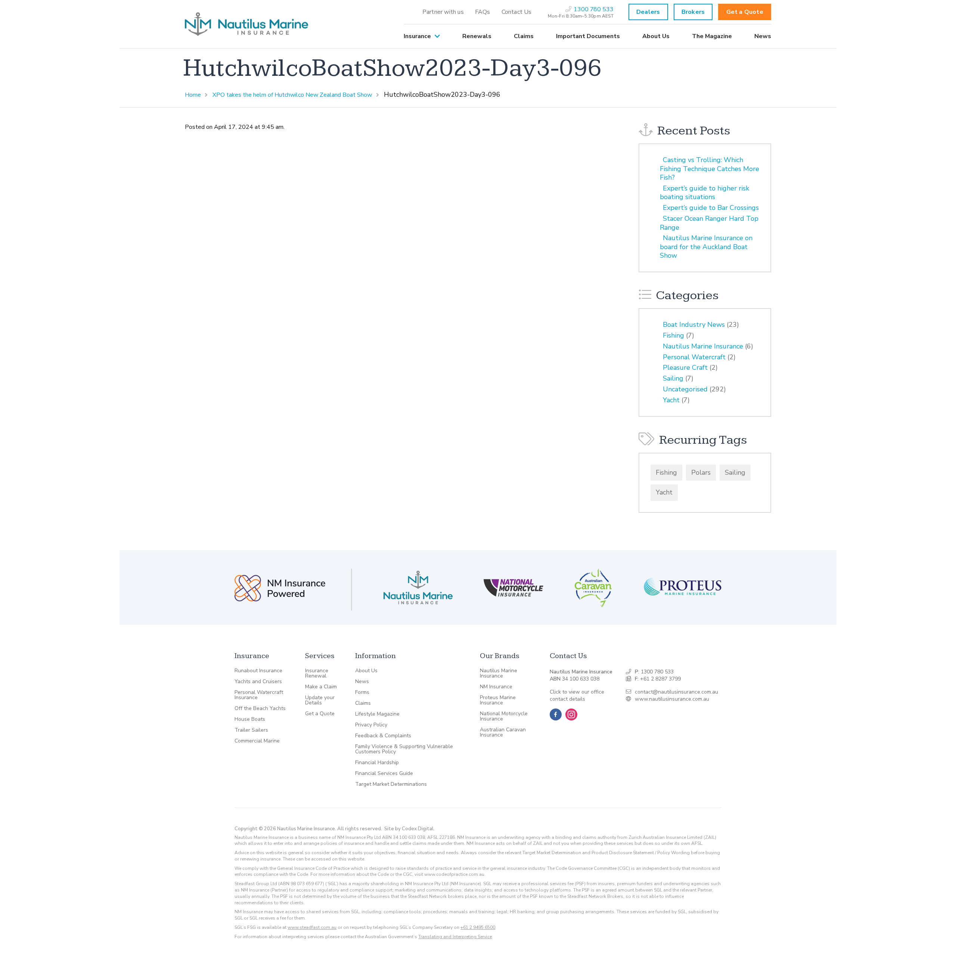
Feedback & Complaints (383, 735)
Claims (524, 36)
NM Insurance (496, 686)
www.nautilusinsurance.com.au (672, 699)
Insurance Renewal (316, 673)
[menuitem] (443, 12)
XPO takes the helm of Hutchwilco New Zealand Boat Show (292, 95)
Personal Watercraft (694, 357)
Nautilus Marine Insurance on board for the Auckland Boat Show (706, 246)
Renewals (476, 36)
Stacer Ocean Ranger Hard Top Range (709, 223)
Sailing (673, 378)
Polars (701, 472)
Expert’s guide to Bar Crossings (711, 207)
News (762, 36)
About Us (656, 36)
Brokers (693, 12)
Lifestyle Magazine (377, 714)
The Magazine (712, 36)
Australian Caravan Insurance (503, 732)
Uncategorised (685, 389)
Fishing (673, 335)
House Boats (250, 719)
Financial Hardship (377, 762)
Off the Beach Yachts (260, 708)
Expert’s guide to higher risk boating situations (704, 192)
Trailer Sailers (251, 730)
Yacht (671, 400)
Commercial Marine (257, 741)
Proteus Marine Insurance (498, 700)
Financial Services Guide (384, 773)
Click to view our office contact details (577, 695)
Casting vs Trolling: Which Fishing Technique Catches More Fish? (709, 168)
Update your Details (320, 700)
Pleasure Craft (685, 367)
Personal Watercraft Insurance (259, 695)
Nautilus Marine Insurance (703, 346)
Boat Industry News (694, 324)
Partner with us (443, 12)
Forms (362, 692)
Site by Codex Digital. (409, 828)
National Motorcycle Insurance (504, 716)
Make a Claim (321, 686)
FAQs (482, 12)
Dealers (648, 12)
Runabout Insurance (258, 670)
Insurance (417, 36)
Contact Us (517, 12)
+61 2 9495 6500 (477, 927)
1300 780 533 (657, 671)
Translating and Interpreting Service (455, 937)
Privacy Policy (371, 725)
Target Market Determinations (391, 784)
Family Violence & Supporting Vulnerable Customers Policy (404, 749)
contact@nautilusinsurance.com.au (676, 691)
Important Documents (588, 36)
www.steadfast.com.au (312, 927)
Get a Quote (744, 12)
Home (193, 95)
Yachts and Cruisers (258, 681)
